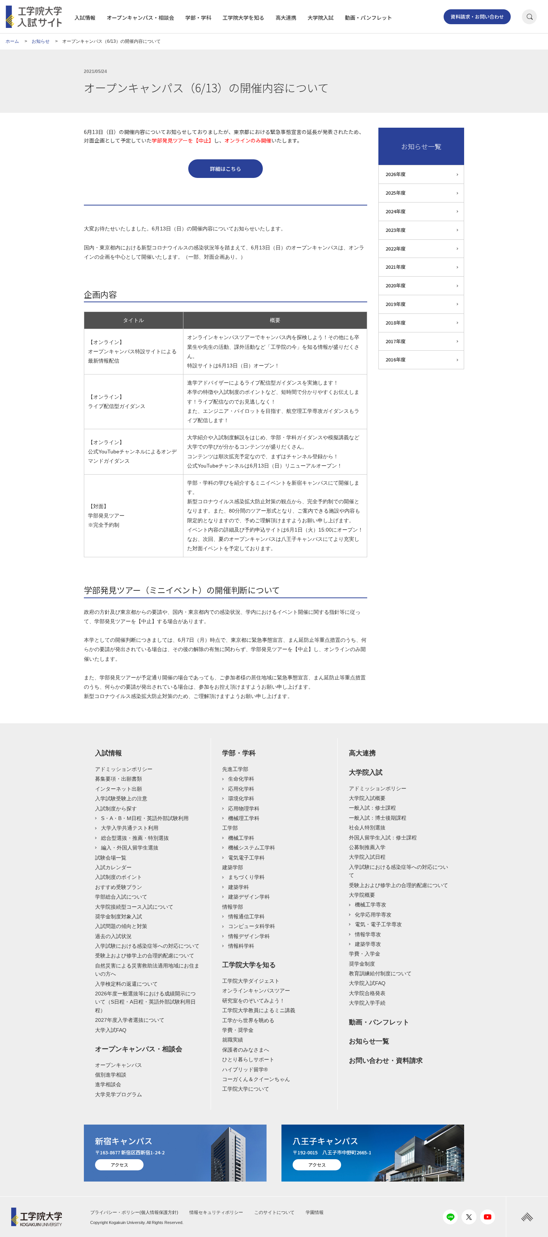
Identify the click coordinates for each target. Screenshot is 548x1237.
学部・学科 (198, 17)
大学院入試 (321, 17)
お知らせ (41, 41)
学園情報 (315, 1212)
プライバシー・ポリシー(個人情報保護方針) (134, 1212)
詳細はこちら (225, 168)
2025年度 (395, 192)
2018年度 (395, 322)
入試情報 (85, 17)
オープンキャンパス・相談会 (140, 17)
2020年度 (395, 285)
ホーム (12, 41)
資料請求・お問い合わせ (477, 16)
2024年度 (395, 211)
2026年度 (395, 174)
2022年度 (395, 248)
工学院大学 (39, 1217)
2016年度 (395, 359)
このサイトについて (274, 1212)
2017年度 (395, 341)
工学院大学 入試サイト (34, 17)
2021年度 (395, 266)
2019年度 (395, 303)
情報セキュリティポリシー (216, 1212)
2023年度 (395, 229)
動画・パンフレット (368, 17)
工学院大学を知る (243, 17)
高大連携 (285, 17)
